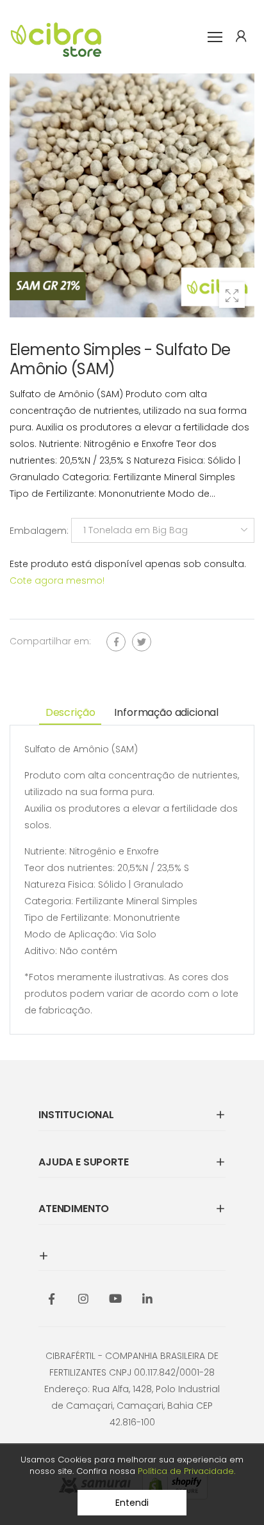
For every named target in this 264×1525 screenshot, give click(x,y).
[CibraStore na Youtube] (115, 1299)
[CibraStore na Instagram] (83, 1299)
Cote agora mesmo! (57, 580)
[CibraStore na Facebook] (51, 1299)
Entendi (131, 1502)
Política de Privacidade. (186, 1471)
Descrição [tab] (70, 712)
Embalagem (37, 530)
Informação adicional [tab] (166, 712)
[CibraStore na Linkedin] (147, 1299)
